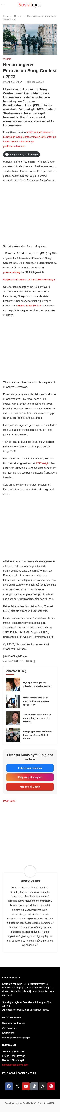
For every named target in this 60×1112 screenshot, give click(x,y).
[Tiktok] (34, 1086)
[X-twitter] (17, 1086)
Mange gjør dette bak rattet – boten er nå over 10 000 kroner (38, 735)
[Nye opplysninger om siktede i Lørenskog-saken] (13, 684)
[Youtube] (26, 1086)
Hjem (5, 16)
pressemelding (12, 272)
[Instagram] (43, 1086)
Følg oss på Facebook (30, 768)
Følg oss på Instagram (30, 777)
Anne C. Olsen (14, 82)
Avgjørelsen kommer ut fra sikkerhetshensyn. (29, 279)
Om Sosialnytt (11, 977)
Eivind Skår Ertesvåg (13, 1056)
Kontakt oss (8, 1033)
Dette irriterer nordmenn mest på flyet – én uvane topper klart (36, 701)
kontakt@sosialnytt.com (15, 1064)
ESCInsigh (42, 463)
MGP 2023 (9, 800)
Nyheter (17, 16)
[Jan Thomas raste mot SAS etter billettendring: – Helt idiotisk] (13, 718)
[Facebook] (9, 1086)
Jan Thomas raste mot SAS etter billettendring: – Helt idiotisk (37, 718)
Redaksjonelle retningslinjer (16, 1037)
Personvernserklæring (13, 1023)
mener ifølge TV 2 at (30, 305)
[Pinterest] (51, 1086)
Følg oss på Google (30, 786)
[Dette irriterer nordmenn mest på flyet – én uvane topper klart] (13, 701)
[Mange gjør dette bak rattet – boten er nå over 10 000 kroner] (13, 735)
